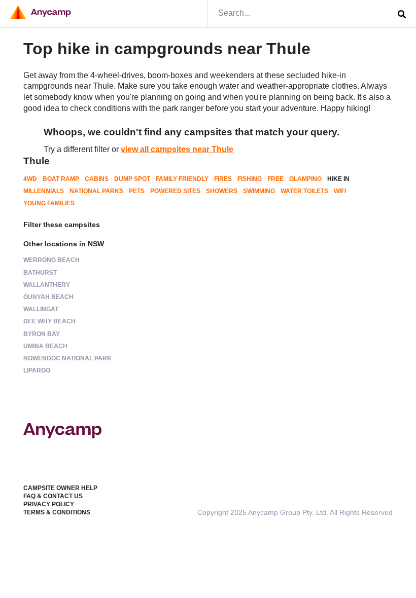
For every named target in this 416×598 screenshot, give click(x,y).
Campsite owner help (60, 488)
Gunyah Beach (48, 297)
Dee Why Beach (49, 321)
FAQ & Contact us (53, 496)
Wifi (340, 191)
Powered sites (175, 191)
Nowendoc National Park (67, 358)
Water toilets (304, 191)
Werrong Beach (51, 260)
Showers (221, 191)
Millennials (43, 191)
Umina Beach (45, 346)
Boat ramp (61, 178)
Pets (137, 191)
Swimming (259, 191)
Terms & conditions (56, 512)
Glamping (305, 178)
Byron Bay (41, 334)
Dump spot (132, 178)
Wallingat (40, 309)
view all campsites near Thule (177, 149)
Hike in (338, 178)
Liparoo (36, 370)
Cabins (97, 178)
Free (275, 178)
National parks (96, 191)
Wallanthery (46, 284)
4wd (30, 178)
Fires (223, 178)
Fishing (249, 178)
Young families (49, 203)
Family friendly (182, 178)
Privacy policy (48, 504)
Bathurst (40, 272)
